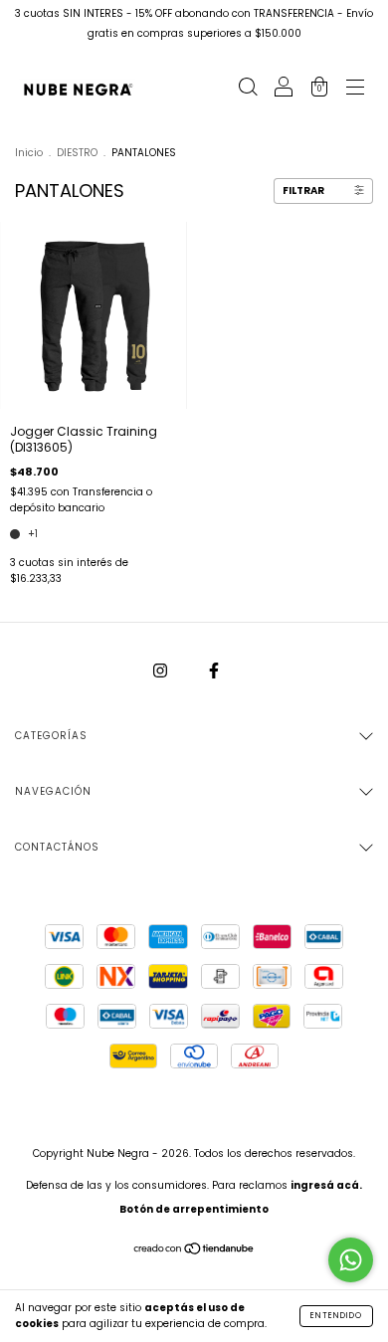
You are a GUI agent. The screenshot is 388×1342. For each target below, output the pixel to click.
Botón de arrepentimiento (194, 1209)
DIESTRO (77, 152)
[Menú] (355, 89)
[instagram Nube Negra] (161, 671)
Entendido (336, 1315)
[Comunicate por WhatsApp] (350, 1260)
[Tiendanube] (194, 1250)
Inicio (29, 152)
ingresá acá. (326, 1185)
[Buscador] (248, 89)
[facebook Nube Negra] (214, 671)
